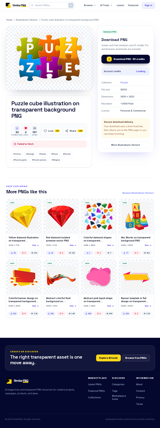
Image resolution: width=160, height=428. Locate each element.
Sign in (148, 5)
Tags (115, 391)
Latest (120, 5)
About (139, 384)
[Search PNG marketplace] (70, 5)
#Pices (54, 154)
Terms (139, 404)
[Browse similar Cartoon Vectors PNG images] (148, 204)
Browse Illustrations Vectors (138, 193)
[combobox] (51, 5)
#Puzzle (67, 154)
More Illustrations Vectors (125, 145)
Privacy (140, 397)
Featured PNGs (96, 391)
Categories (118, 384)
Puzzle (124, 82)
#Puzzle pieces (39, 160)
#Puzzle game (20, 160)
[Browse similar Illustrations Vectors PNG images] (36, 204)
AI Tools (104, 5)
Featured (133, 5)
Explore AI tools (108, 358)
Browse (88, 5)
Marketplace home (119, 397)
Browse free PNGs (136, 358)
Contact (140, 391)
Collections (94, 397)
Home (9, 19)
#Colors (17, 154)
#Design (30, 154)
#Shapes (56, 160)
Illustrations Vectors (27, 19)
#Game (42, 154)
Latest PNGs (95, 384)
